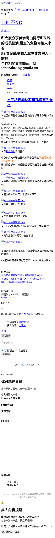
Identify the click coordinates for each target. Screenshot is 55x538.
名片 (9, 87)
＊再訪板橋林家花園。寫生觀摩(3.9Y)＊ (22, 275)
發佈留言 (6, 354)
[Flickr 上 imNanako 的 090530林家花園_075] (13, 241)
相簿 (9, 80)
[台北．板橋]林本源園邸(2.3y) (16, 282)
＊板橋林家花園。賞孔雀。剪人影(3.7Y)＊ (23, 279)
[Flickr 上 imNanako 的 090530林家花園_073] (13, 232)
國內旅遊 (24, 322)
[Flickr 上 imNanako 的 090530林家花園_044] (13, 148)
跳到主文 (6, 30)
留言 (29, 314)
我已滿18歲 (7, 532)
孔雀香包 (10, 151)
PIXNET (13, 494)
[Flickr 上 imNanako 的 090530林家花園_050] (13, 191)
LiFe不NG (11, 22)
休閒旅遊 (25, 74)
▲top (3, 330)
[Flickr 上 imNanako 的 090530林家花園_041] (17, 178)
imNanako (6, 297)
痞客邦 (22, 314)
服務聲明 (32, 497)
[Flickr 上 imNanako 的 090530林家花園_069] (13, 222)
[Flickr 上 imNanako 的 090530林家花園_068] (13, 213)
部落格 (10, 84)
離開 (17, 532)
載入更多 (6, 336)
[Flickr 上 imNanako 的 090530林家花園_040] (13, 112)
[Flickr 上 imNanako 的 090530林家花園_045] (13, 174)
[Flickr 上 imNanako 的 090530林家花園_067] (13, 200)
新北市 (22, 325)
